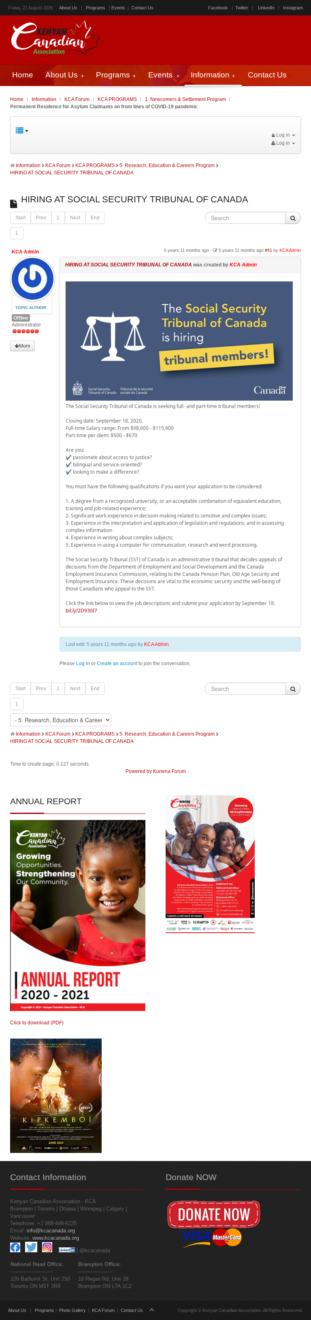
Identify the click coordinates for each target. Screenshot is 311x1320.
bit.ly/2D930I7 (81, 610)
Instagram (292, 7)
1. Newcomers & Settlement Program (185, 99)
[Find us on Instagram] (47, 1250)
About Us (68, 7)
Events (118, 7)
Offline (20, 318)
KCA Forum (76, 99)
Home (16, 99)
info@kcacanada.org (51, 1231)
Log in (83, 663)
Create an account (117, 663)
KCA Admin (25, 252)
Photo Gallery (72, 1310)
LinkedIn (266, 7)
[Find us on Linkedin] (67, 1250)
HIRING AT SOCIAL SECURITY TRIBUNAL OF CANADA (128, 265)
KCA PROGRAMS (117, 99)
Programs (95, 7)
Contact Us (142, 7)
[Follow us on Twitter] (31, 1250)
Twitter (241, 7)
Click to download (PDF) (37, 1023)
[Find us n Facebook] (15, 1250)
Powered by (139, 771)
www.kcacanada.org (55, 1238)
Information (44, 99)
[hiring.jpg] (179, 398)
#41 (268, 250)
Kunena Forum (169, 771)
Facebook (218, 7)
